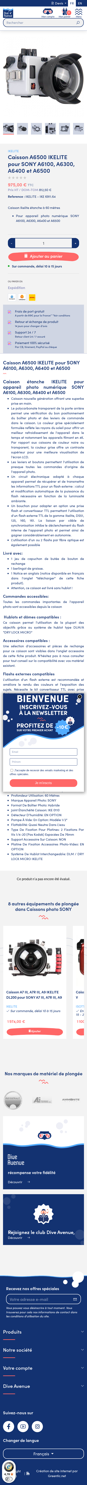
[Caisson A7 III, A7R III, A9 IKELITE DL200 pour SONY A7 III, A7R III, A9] (34, 982)
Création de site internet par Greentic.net (57, 1473)
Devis (59, 3)
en (80, 3)
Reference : (16, 196)
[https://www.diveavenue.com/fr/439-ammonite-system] (71, 1100)
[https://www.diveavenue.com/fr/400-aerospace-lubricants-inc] (42, 1100)
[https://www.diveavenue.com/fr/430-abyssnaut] (13, 1100)
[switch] (9, 1479)
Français (41, 1453)
